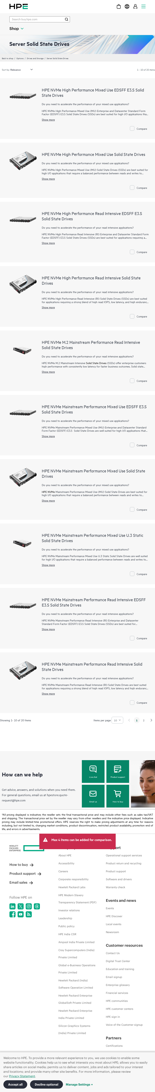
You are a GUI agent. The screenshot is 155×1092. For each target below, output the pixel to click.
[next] (151, 720)
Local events (113, 924)
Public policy (66, 926)
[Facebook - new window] (12, 914)
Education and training (120, 969)
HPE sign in (113, 1017)
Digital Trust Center (118, 961)
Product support (118, 776)
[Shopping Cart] (118, 6)
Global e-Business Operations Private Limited (76, 969)
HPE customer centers (119, 1009)
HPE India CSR (67, 934)
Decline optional (46, 1084)
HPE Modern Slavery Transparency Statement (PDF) (77, 898)
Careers (63, 871)
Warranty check (115, 887)
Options (20, 58)
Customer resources (124, 945)
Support (113, 847)
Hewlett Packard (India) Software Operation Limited (75, 984)
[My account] (135, 6)
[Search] (66, 19)
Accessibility (66, 863)
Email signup (114, 977)
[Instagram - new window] (29, 906)
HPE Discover (114, 916)
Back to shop (7, 58)
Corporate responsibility (73, 879)
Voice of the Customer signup (124, 1024)
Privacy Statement (22, 1076)
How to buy (118, 801)
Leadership (65, 918)
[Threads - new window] (37, 906)
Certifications (114, 1045)
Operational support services (124, 855)
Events (110, 908)
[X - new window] (21, 906)
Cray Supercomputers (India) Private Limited (76, 953)
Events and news (121, 900)
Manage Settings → (79, 1084)
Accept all (15, 1084)
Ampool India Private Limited (76, 942)
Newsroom (112, 932)
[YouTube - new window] (21, 914)
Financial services (117, 993)
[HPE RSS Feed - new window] (29, 914)
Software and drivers (119, 879)
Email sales (18, 882)
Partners (113, 1038)
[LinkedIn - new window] (12, 906)
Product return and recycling (123, 863)
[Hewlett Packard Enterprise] (18, 6)
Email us (93, 801)
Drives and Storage (35, 58)
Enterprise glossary (118, 985)
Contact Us (113, 953)
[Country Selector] (127, 6)
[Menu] (143, 6)
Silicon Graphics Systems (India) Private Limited (74, 1029)
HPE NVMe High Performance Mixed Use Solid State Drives (93, 154)
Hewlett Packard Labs (71, 887)
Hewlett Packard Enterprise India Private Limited (75, 1014)
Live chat (93, 776)
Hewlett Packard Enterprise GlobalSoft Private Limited (75, 999)
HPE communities (117, 1001)
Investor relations (69, 910)
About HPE (64, 855)
